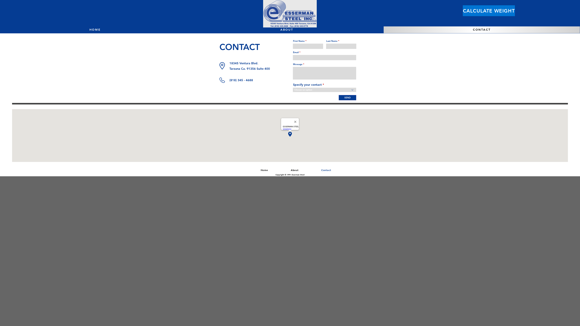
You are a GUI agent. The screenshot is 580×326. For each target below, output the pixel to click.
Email (296, 52)
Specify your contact (307, 84)
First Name (299, 41)
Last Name (332, 41)
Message (298, 64)
